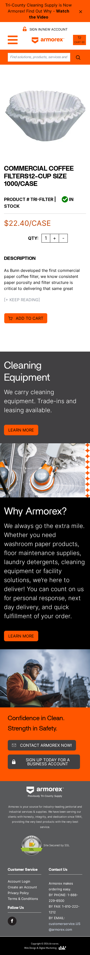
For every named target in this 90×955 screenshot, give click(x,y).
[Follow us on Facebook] (12, 921)
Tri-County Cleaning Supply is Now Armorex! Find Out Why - (38, 11)
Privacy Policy (18, 893)
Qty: (33, 238)
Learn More (21, 430)
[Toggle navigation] (11, 40)
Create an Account (22, 887)
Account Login (19, 881)
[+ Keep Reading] (22, 299)
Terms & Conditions (23, 899)
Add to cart (29, 318)
